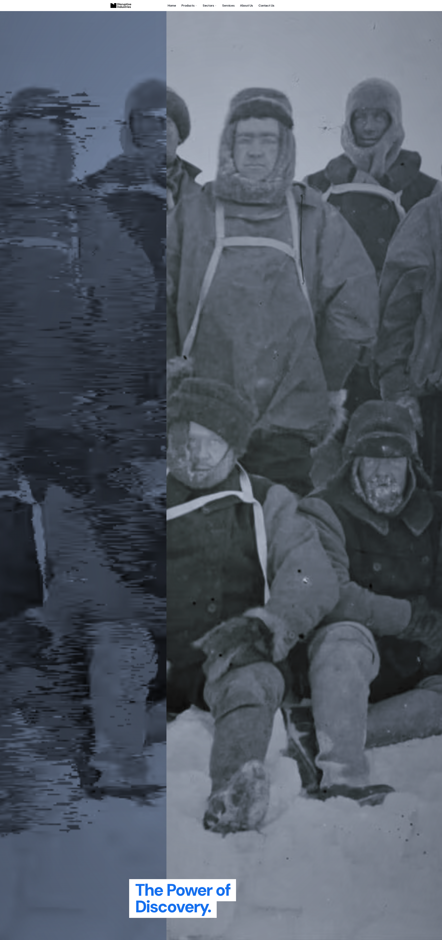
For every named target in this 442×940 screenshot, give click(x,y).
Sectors (208, 5)
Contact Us (266, 5)
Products (187, 5)
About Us (246, 5)
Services (228, 5)
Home (172, 5)
